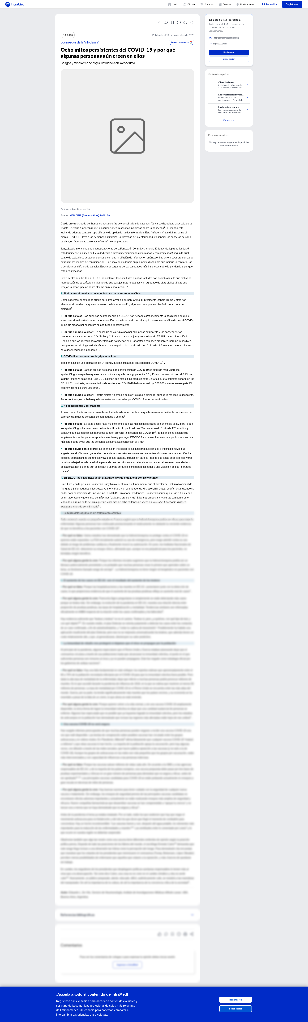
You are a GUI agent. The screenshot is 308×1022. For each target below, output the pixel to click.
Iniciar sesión (236, 1008)
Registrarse (235, 999)
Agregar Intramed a (180, 42)
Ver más (227, 120)
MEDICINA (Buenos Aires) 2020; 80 (90, 215)
